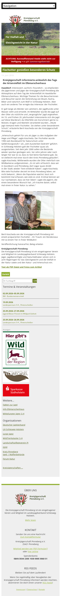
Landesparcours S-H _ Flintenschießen (18, 305)
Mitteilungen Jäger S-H (13, 413)
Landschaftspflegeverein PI (15, 442)
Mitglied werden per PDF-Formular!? (30, 548)
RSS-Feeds (47, 582)
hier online (33, 551)
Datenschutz (32, 589)
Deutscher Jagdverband (14, 424)
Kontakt (42, 589)
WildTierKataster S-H (13, 438)
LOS (35, 281)
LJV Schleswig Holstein (13, 429)
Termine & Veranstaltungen (19, 286)
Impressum (20, 589)
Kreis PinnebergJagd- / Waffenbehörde (13, 453)
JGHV (5, 447)
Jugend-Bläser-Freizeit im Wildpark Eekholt (19, 314)
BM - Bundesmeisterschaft (13, 296)
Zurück (5, 274)
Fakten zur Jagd (10, 404)
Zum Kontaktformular (30, 537)
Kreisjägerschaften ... (13, 467)
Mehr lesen (30, 520)
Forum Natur (9, 459)
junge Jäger (8, 434)
